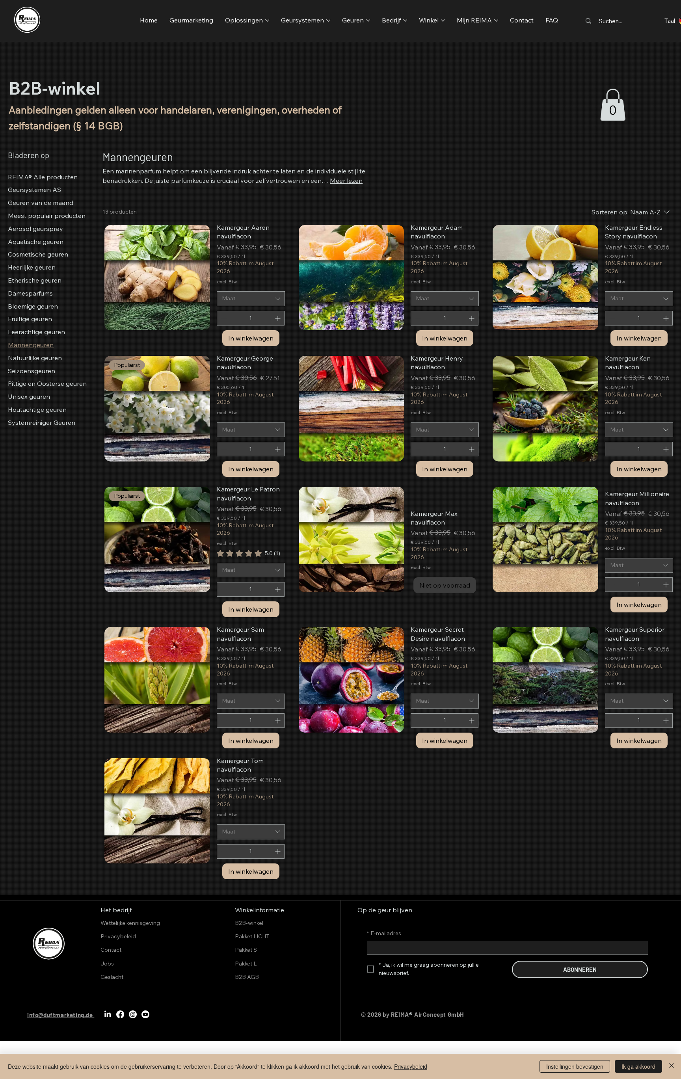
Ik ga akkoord (638, 1066)
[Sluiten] (671, 1066)
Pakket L (246, 963)
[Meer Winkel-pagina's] (443, 20)
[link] (612, 105)
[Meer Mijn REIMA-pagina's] (496, 20)
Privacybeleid (410, 1066)
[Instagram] (133, 1014)
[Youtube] (145, 1014)
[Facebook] (120, 1014)
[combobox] (251, 298)
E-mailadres (384, 933)
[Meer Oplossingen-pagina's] (267, 20)
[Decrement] (223, 318)
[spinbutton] (251, 318)
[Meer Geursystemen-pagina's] (328, 20)
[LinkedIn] (108, 1014)
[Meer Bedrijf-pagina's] (405, 20)
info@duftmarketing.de (60, 1014)
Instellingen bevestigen (574, 1066)
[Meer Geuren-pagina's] (368, 20)
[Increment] (278, 318)
